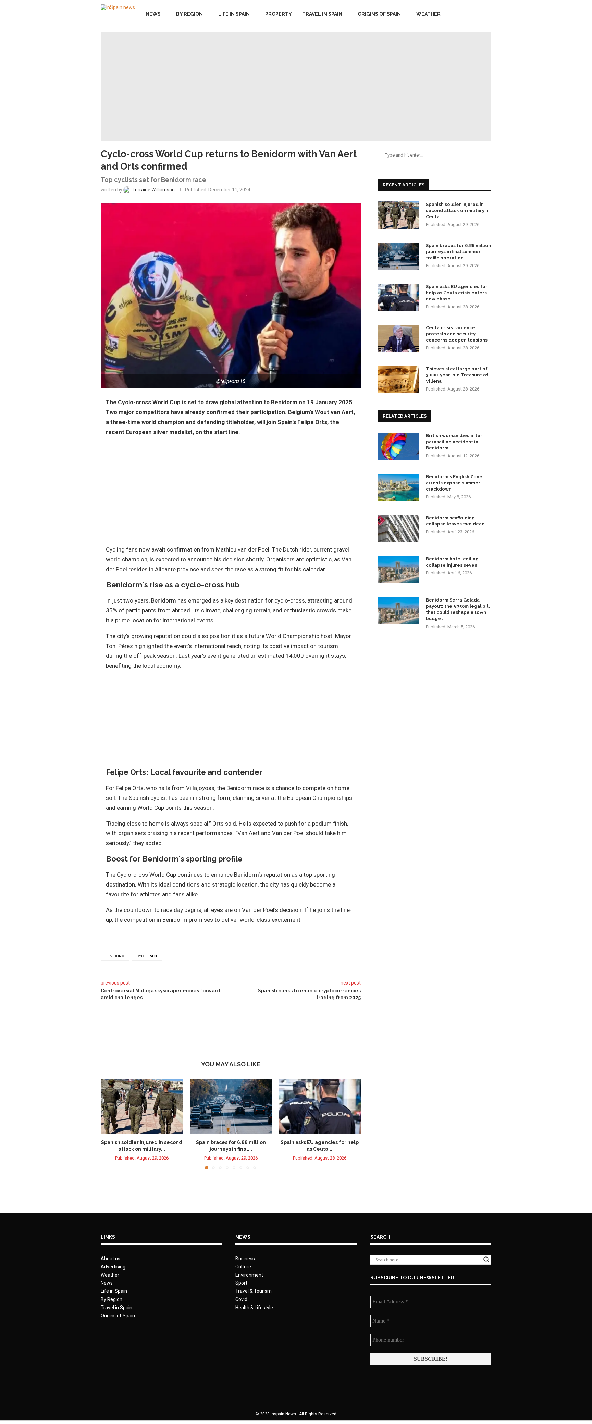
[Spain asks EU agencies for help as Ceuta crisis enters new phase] (320, 1106)
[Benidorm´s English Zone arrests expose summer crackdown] (398, 487)
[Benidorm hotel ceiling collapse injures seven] (398, 569)
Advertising (113, 1267)
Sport (241, 1283)
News (153, 14)
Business (245, 1258)
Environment (249, 1275)
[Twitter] (470, 14)
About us (110, 1258)
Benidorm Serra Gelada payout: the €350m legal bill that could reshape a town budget (458, 609)
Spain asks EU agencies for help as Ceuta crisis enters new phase (457, 292)
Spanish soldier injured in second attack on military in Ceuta (458, 210)
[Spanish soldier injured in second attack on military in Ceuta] (142, 1106)
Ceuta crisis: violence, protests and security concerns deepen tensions (457, 334)
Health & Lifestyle (254, 1307)
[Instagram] (477, 14)
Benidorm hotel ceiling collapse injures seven (452, 562)
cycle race (147, 956)
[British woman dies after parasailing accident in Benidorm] (398, 446)
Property (278, 14)
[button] (110, 1123)
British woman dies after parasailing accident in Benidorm (454, 441)
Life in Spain (234, 14)
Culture (243, 1267)
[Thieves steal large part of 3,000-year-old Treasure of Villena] (398, 379)
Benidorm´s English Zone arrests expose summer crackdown (454, 483)
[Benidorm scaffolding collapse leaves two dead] (398, 528)
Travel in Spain (322, 14)
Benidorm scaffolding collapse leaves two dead (455, 521)
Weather (428, 14)
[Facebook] (463, 14)
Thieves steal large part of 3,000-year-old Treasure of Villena (457, 375)
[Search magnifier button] (486, 1259)
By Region (189, 14)
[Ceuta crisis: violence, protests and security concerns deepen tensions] (398, 338)
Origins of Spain (379, 14)
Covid (241, 1299)
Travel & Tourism (253, 1291)
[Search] (487, 14)
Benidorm (115, 956)
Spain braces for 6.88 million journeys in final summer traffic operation (458, 251)
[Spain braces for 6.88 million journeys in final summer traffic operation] (231, 1106)
